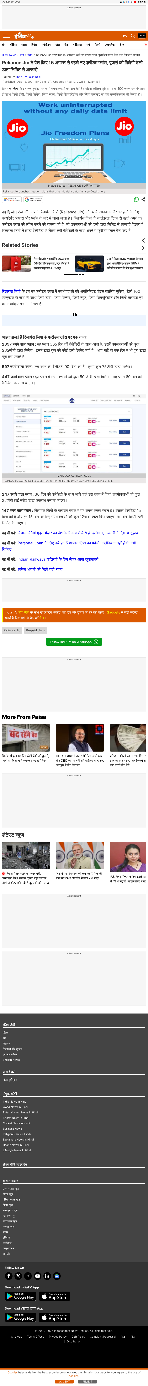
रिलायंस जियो (10, 89)
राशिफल (77, 44)
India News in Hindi (15, 1101)
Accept (64, 1381)
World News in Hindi (15, 1107)
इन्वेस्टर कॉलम (10, 1054)
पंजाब (5, 1232)
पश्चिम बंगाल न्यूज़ (11, 1199)
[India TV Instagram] (28, 1276)
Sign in (141, 1)
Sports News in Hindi (16, 1117)
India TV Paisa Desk (28, 76)
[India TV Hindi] (24, 36)
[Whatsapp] (136, 199)
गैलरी (97, 44)
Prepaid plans (35, 630)
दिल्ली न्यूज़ (8, 1194)
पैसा (66, 44)
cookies (73, 1375)
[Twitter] (18, 1276)
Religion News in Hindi (17, 1134)
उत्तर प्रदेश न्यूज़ (11, 1188)
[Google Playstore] (20, 1296)
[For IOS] (54, 1317)
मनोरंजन (46, 44)
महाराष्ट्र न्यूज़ (9, 1215)
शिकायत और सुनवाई (12, 1048)
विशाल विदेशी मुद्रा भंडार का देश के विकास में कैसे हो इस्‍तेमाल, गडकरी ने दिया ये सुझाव (78, 533)
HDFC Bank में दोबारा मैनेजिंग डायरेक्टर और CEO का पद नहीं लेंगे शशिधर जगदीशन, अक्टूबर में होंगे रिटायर (80, 760)
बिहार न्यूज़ (8, 1205)
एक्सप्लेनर (110, 44)
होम (3, 44)
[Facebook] (9, 1276)
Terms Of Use (35, 1336)
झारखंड (6, 1253)
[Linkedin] (47, 1276)
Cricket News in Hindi (16, 1123)
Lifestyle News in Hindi (17, 1150)
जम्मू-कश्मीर (8, 1248)
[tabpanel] (37, 263)
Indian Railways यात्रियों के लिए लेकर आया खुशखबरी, (59, 559)
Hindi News (9, 55)
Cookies (13, 1372)
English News (11, 1059)
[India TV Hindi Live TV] (142, 36)
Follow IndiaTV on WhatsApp (71, 642)
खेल (58, 44)
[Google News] (12, 199)
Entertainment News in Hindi (20, 1112)
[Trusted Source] (33, 199)
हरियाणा (6, 1237)
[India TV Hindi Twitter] (131, 2)
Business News (12, 1128)
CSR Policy (78, 1336)
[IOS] (121, 2)
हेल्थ (122, 44)
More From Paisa (24, 717)
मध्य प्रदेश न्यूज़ (10, 1210)
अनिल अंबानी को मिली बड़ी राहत (40, 569)
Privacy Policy (58, 1336)
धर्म (88, 44)
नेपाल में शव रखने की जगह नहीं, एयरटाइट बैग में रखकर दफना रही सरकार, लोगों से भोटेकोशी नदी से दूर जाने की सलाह (25, 878)
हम (4, 1038)
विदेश (34, 44)
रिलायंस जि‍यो (12, 291)
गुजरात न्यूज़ (8, 1226)
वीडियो (13, 44)
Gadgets (113, 612)
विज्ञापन (6, 1043)
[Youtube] (37, 1276)
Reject (87, 1381)
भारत (24, 44)
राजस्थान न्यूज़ (10, 1221)
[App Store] (54, 1296)
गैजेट (30, 55)
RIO (132, 1336)
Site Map (16, 1336)
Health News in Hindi (16, 1145)
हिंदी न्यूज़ (23, 612)
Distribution (74, 1341)
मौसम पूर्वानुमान (10, 1079)
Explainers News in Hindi (18, 1139)
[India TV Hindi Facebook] (128, 2)
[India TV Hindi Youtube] (135, 2)
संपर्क (5, 1032)
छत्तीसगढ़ (7, 1242)
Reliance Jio (12, 630)
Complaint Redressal (103, 1336)
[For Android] (20, 1317)
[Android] (124, 2)
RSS (123, 1336)
